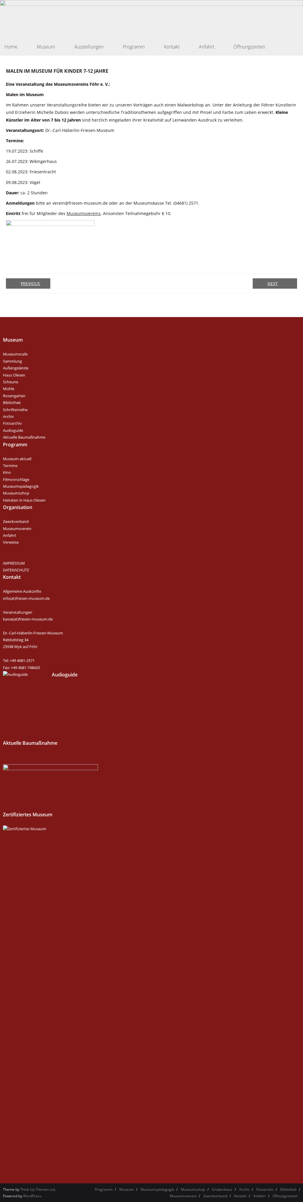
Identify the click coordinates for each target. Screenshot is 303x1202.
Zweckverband (16, 521)
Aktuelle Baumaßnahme (24, 437)
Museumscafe (15, 354)
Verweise (11, 542)
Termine (10, 465)
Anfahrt (9, 535)
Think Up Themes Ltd (37, 1189)
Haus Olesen (14, 375)
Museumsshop (16, 493)
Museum (126, 1189)
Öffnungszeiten (285, 1195)
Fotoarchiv (12, 423)
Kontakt (240, 1195)
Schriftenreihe (15, 409)
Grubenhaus (222, 1189)
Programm (103, 1189)
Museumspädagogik (21, 486)
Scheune (10, 381)
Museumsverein (17, 528)
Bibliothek (12, 402)
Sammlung (12, 361)
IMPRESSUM (14, 563)
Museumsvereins (84, 213)
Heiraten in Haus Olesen (24, 500)
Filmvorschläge (16, 479)
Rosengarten (14, 395)
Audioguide (13, 430)
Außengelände (15, 368)
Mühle (8, 388)
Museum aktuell (17, 458)
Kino (7, 472)
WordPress (32, 1195)
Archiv (8, 416)
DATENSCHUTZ (16, 570)
